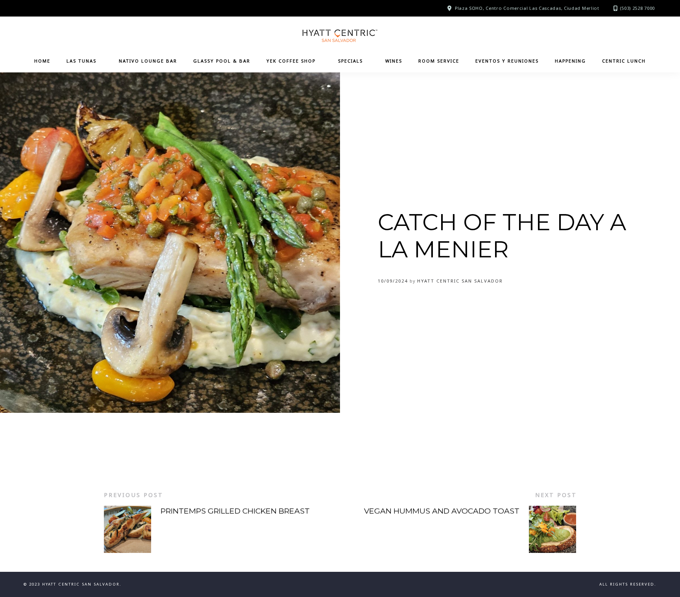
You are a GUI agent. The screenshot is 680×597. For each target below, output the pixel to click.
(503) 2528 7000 (637, 8)
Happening (570, 61)
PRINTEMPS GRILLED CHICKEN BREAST (235, 511)
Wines (393, 61)
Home (42, 61)
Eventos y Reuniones (507, 61)
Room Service (438, 61)
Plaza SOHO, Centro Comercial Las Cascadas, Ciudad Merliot (527, 8)
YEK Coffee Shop (291, 61)
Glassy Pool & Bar (221, 61)
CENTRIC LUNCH (624, 61)
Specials (350, 61)
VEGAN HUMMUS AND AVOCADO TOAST (441, 511)
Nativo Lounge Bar (148, 61)
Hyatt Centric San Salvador (460, 281)
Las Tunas (81, 61)
